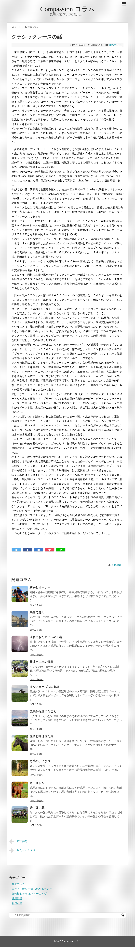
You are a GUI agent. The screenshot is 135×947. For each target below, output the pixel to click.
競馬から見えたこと (43, 711)
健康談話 (17, 898)
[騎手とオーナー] (20, 594)
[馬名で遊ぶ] (20, 619)
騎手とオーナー (40, 587)
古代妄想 (22, 841)
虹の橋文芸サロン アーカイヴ (29, 893)
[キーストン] (20, 790)
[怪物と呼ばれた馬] (20, 743)
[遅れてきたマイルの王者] (20, 644)
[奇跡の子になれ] (20, 768)
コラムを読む (36, 605)
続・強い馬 (37, 807)
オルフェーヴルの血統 (44, 686)
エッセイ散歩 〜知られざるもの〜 (32, 888)
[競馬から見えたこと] (20, 718)
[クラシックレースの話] (38, 550)
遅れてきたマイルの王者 (46, 637)
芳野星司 (116, 565)
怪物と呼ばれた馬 (41, 736)
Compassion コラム (67, 9)
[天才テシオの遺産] (20, 668)
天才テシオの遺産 (41, 661)
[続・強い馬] (20, 814)
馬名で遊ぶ (37, 612)
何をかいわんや (26, 850)
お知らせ (17, 903)
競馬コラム (115, 45)
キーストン (37, 783)
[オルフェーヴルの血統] (20, 693)
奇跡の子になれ (40, 761)
